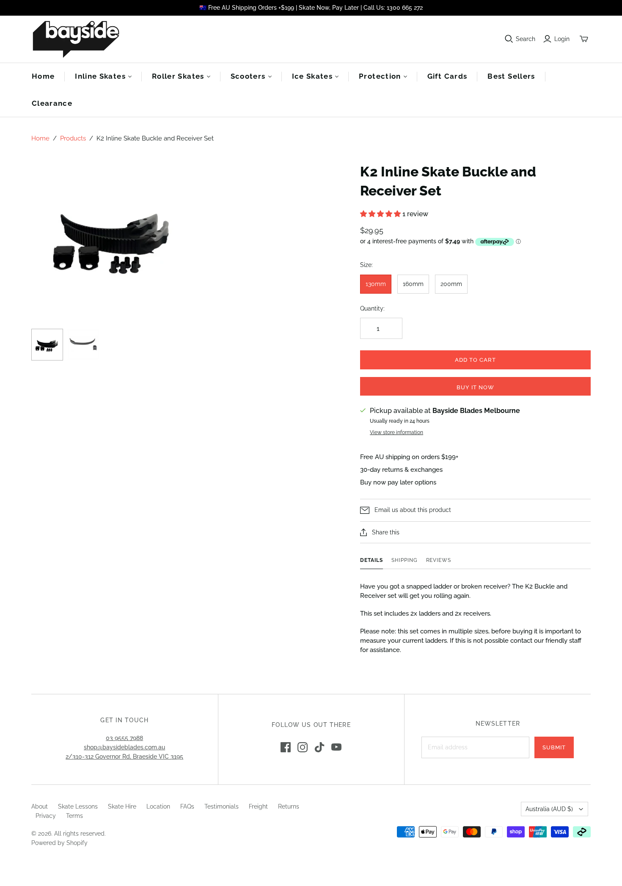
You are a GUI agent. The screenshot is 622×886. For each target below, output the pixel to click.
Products (73, 138)
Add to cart (475, 360)
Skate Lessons (78, 806)
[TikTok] (319, 747)
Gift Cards (447, 76)
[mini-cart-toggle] (584, 39)
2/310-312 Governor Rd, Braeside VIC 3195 (124, 756)
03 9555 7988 (124, 738)
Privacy (46, 815)
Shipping (404, 560)
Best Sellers (511, 76)
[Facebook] (286, 747)
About (39, 806)
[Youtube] (336, 747)
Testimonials (221, 806)
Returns (288, 806)
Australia (549, 809)
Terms (74, 815)
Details (371, 560)
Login (562, 39)
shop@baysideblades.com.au (124, 747)
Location (158, 806)
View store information (396, 432)
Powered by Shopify (59, 842)
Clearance (52, 103)
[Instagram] (302, 747)
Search (525, 39)
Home (43, 76)
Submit (554, 747)
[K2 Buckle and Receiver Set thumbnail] (83, 344)
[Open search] (509, 39)
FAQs (187, 806)
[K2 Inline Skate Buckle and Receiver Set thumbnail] (47, 344)
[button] (381, 214)
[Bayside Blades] (75, 39)
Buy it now (475, 387)
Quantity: (372, 308)
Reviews (438, 560)
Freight (258, 806)
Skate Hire (122, 806)
